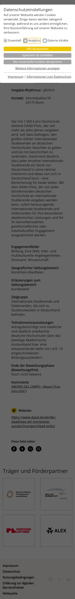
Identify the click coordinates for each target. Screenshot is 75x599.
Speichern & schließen (37, 55)
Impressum (15, 77)
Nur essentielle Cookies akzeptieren (37, 62)
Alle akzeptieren (37, 49)
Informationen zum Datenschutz (49, 77)
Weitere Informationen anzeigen (37, 68)
